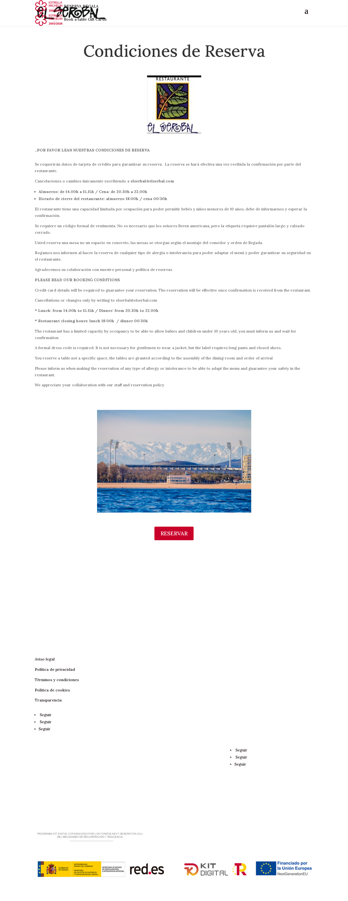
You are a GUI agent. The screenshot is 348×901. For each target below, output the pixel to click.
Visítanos (53, 641)
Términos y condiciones (57, 679)
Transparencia (48, 700)
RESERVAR (174, 533)
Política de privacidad (55, 669)
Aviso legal (45, 659)
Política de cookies (52, 690)
